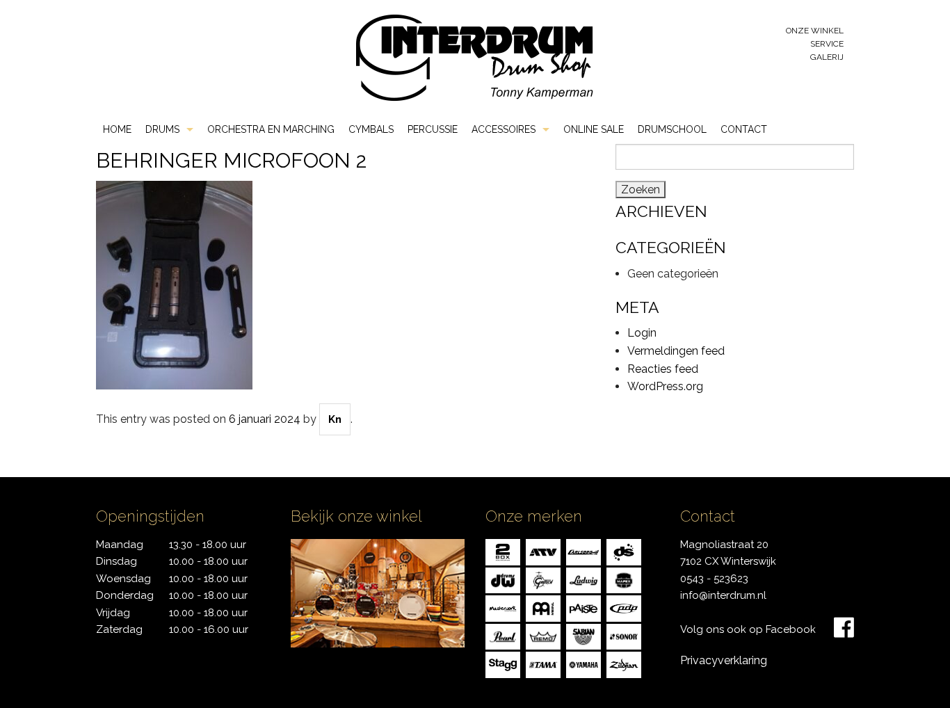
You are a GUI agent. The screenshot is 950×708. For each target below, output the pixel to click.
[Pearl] (502, 635)
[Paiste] (583, 607)
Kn (334, 419)
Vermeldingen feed (676, 350)
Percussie (433, 129)
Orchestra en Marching (271, 129)
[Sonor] (623, 635)
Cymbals (371, 129)
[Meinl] (543, 607)
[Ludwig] (583, 579)
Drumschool (672, 129)
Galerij (827, 57)
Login (642, 332)
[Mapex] (623, 579)
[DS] (623, 551)
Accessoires (504, 129)
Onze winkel (815, 30)
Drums (162, 129)
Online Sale (593, 129)
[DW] (502, 579)
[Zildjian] (623, 663)
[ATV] (543, 551)
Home (117, 129)
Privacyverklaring (723, 660)
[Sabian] (583, 635)
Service (827, 44)
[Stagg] (502, 663)
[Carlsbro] (583, 551)
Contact (743, 129)
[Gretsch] (543, 579)
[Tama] (543, 663)
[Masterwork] (502, 607)
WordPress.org (665, 386)
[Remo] (543, 635)
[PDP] (623, 607)
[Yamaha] (583, 663)
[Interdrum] (474, 56)
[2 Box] (502, 551)
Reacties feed (662, 369)
